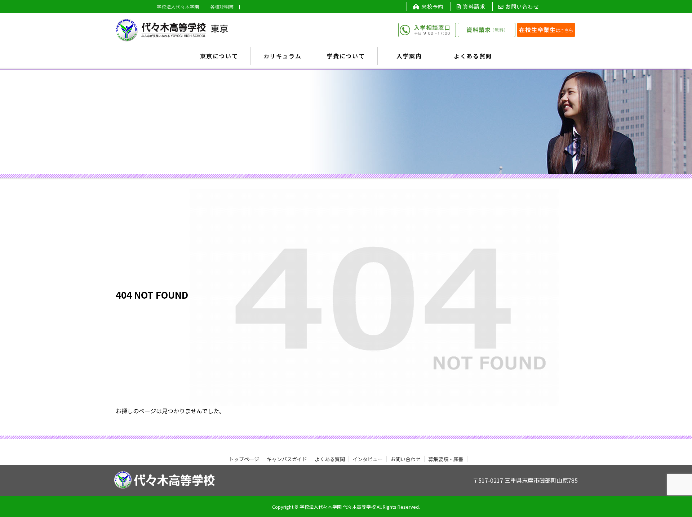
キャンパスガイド (287, 459)
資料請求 (473, 6)
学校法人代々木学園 (178, 7)
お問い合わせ (521, 6)
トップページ (244, 459)
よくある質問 (330, 459)
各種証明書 (222, 7)
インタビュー (367, 459)
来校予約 (432, 6)
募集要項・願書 (445, 459)
